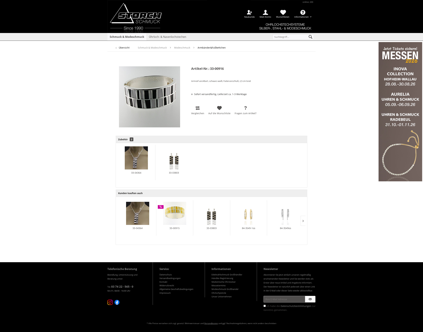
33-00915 (175, 228)
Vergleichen (197, 113)
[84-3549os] (285, 213)
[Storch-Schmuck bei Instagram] (110, 302)
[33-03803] (174, 157)
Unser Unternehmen (222, 296)
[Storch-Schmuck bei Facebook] (117, 302)
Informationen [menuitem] (301, 16)
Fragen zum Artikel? (245, 113)
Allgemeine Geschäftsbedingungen (176, 289)
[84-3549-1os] (248, 213)
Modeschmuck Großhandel (225, 289)
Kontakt (163, 281)
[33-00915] (175, 213)
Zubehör (125, 139)
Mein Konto (265, 16)
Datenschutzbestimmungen (296, 306)
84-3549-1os (248, 228)
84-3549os (285, 228)
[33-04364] (136, 157)
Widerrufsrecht (166, 285)
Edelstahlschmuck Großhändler (227, 274)
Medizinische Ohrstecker (224, 281)
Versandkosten (211, 323)
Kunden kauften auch (130, 193)
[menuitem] (293, 37)
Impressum (165, 292)
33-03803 (174, 172)
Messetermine (219, 285)
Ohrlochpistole (219, 292)
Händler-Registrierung (222, 278)
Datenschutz (165, 274)
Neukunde (249, 16)
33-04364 (136, 172)
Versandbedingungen (170, 278)
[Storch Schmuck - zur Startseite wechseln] (138, 12)
